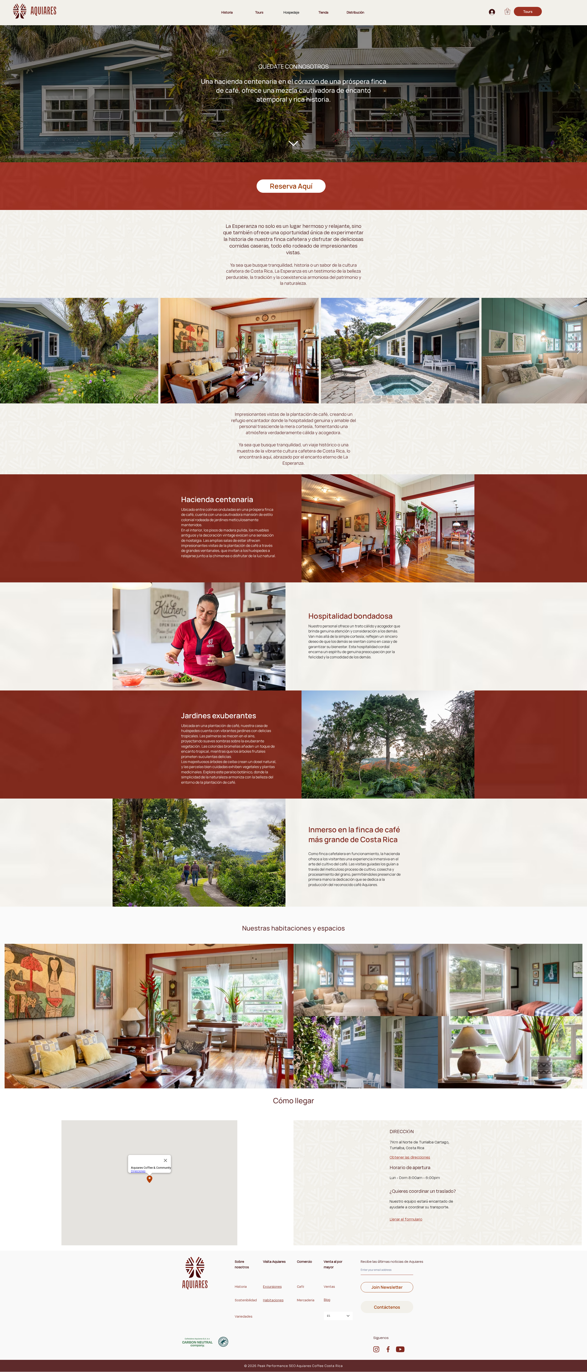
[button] (507, 11)
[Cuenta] (491, 12)
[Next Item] (579, 350)
